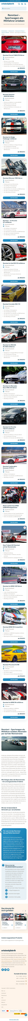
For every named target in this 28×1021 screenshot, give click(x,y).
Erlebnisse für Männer (19, 30)
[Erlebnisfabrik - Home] (7, 4)
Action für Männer (5, 32)
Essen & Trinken (17, 959)
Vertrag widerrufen (14, 1019)
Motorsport (8, 959)
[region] (14, 1)
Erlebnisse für (11, 30)
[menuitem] (2, 969)
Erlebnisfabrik (4, 30)
